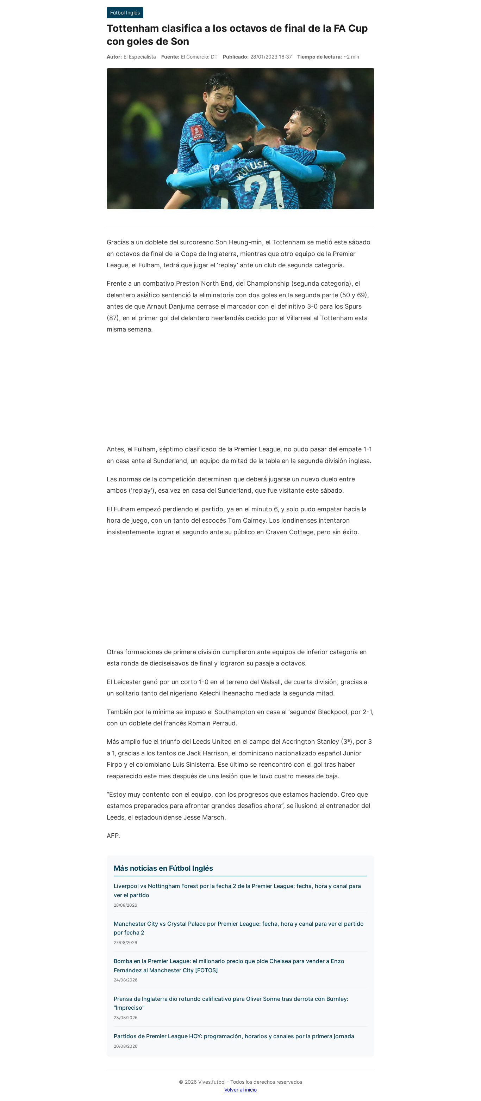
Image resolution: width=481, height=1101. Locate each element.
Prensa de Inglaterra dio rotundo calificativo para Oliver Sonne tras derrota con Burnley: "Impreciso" (231, 1003)
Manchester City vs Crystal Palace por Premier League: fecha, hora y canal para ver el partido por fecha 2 (239, 928)
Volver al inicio (240, 1090)
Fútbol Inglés (125, 13)
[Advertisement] (240, 392)
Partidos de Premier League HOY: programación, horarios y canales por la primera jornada (234, 1036)
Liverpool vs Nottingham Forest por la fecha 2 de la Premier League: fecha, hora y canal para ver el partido (237, 890)
